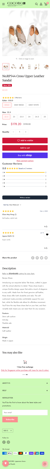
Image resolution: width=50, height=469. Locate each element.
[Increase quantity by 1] (25, 131)
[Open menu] (3, 4)
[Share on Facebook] (32, 257)
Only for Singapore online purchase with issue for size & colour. (25, 370)
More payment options (25, 160)
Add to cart (25, 147)
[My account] (41, 4)
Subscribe (10, 419)
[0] (45, 4)
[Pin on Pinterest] (37, 257)
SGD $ (6, 430)
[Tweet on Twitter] (41, 257)
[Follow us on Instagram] (8, 442)
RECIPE (5, 90)
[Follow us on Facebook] (4, 442)
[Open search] (36, 4)
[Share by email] (46, 257)
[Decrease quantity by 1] (13, 131)
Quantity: (5, 132)
